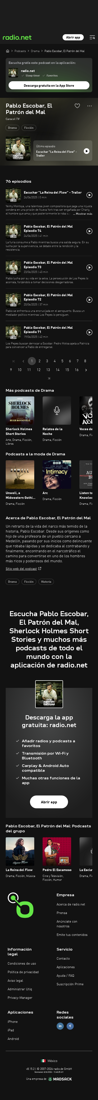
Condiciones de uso (22, 963)
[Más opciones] (89, 106)
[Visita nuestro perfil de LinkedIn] (60, 1026)
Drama (12, 128)
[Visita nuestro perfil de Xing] (70, 1026)
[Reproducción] (86, 151)
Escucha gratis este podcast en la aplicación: (42, 63)
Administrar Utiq (20, 989)
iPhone (13, 1022)
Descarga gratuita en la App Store (49, 85)
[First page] (14, 361)
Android (13, 1039)
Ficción (29, 128)
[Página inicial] (8, 51)
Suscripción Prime (70, 984)
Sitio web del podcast (21, 569)
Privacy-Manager (20, 998)
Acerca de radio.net (71, 904)
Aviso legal (15, 980)
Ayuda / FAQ (65, 975)
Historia (46, 582)
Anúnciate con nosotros (67, 924)
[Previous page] (23, 361)
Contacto (63, 958)
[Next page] (86, 370)
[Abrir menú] (92, 37)
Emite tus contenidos (72, 935)
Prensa (62, 913)
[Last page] (49, 378)
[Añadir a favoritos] (77, 106)
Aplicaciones (66, 967)
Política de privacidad (23, 972)
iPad (11, 1030)
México (52, 1061)
